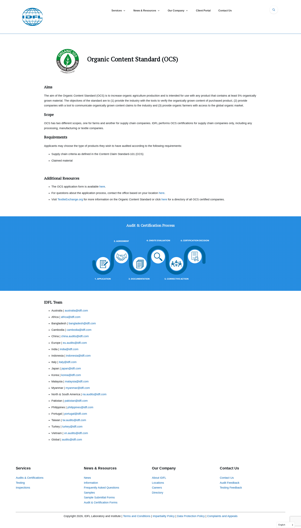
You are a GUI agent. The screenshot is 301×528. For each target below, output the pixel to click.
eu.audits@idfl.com (75, 342)
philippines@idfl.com (80, 407)
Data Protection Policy (191, 516)
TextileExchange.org (70, 199)
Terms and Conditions (136, 516)
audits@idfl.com (72, 439)
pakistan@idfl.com (76, 400)
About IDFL (159, 477)
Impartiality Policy (164, 516)
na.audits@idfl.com (94, 394)
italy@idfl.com (68, 362)
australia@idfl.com (76, 310)
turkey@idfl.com (72, 426)
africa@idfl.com (70, 317)
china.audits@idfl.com (75, 336)
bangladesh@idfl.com (82, 323)
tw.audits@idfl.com (74, 420)
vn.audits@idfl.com (76, 433)
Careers (157, 487)
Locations (158, 482)
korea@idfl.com (71, 375)
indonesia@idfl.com (78, 355)
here (102, 186)
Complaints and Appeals (222, 516)
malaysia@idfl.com (77, 381)
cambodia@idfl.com (79, 329)
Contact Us (227, 477)
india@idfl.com (69, 349)
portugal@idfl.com (75, 413)
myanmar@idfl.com (78, 387)
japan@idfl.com (71, 368)
